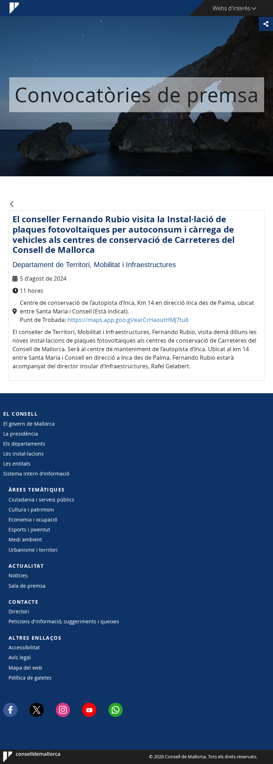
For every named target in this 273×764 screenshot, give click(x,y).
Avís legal (20, 657)
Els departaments (24, 443)
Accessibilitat (24, 647)
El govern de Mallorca (29, 423)
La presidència (20, 433)
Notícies (18, 575)
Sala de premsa (27, 585)
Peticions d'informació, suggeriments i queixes (64, 621)
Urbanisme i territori (33, 549)
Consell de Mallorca (24, 757)
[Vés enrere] (12, 204)
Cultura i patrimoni (31, 509)
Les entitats (17, 463)
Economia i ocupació (33, 519)
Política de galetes (30, 677)
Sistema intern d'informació (36, 473)
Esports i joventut (29, 529)
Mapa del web (25, 667)
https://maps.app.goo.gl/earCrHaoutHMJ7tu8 (128, 320)
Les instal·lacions (23, 453)
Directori (19, 611)
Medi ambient (25, 539)
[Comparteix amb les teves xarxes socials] (266, 24)
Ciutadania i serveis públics (41, 499)
